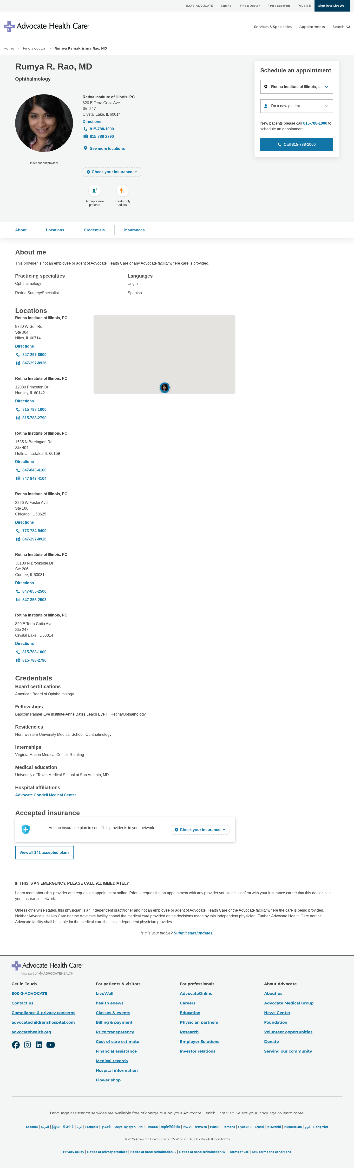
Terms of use (239, 1152)
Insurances (134, 230)
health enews (110, 1003)
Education (190, 1012)
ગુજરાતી (106, 1127)
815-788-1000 (102, 129)
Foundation (275, 1022)
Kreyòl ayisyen (125, 1127)
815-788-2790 (102, 136)
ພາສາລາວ (201, 1127)
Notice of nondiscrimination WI (203, 1152)
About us (273, 993)
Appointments (312, 27)
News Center (277, 1012)
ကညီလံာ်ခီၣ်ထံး (170, 1127)
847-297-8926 (34, 363)
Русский (245, 1127)
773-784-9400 (34, 531)
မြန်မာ (55, 1127)
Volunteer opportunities (288, 1032)
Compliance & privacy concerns (43, 1012)
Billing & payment (114, 1022)
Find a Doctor (250, 5)
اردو (307, 1127)
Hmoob (152, 1127)
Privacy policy (73, 1152)
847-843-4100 (34, 470)
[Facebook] (16, 1045)
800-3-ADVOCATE (199, 5)
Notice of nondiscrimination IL (153, 1152)
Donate (271, 1041)
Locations (55, 230)
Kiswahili (274, 1127)
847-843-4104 (34, 478)
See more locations (107, 148)
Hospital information (117, 1070)
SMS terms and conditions (271, 1152)
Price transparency (115, 1032)
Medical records (112, 1061)
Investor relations (198, 1051)
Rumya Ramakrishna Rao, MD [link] (80, 48)
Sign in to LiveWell (332, 5)
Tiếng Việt (320, 1127)
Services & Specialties (273, 27)
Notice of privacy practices (107, 1152)
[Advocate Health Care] (47, 27)
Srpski (259, 1127)
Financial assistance (116, 1051)
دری (79, 1127)
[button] (296, 87)
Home (9, 48)
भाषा (141, 1127)
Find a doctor (34, 48)
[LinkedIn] (39, 1045)
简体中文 (68, 1127)
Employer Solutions (199, 1041)
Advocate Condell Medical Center (45, 795)
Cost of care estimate (117, 1041)
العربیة (45, 1127)
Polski (214, 1127)
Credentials (94, 230)
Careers (188, 1003)
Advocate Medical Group (289, 1003)
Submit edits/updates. (193, 933)
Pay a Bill (304, 5)
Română (229, 1127)
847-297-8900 (34, 355)
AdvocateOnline (196, 993)
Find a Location (279, 5)
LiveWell (104, 993)
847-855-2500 (34, 591)
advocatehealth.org (31, 1032)
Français (91, 1127)
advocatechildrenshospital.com (43, 1022)
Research (189, 1032)
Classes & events (113, 1012)
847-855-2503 (34, 600)
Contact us (22, 1003)
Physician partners (199, 1022)
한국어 (187, 1127)
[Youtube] (50, 1045)
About (20, 230)
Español (226, 5)
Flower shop (108, 1080)
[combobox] (296, 106)
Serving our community (288, 1051)
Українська (293, 1127)
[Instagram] (27, 1045)
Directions (92, 122)
